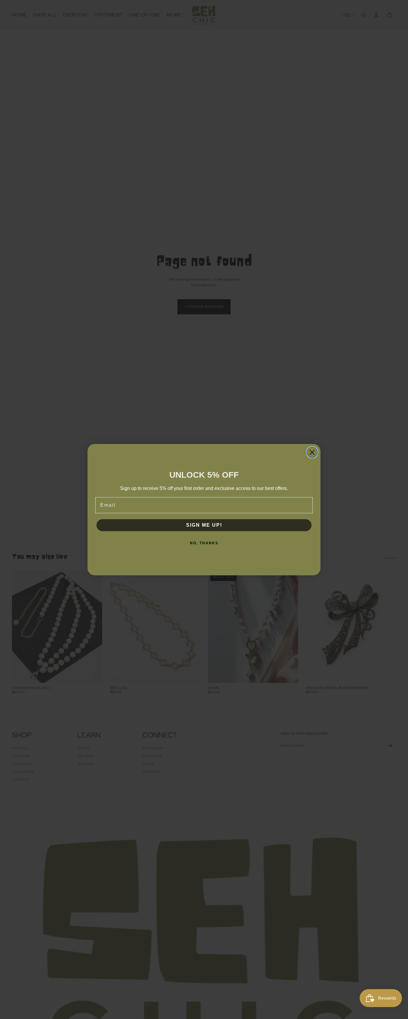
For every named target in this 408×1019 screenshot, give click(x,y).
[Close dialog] (312, 452)
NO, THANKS (204, 543)
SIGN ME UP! (204, 525)
